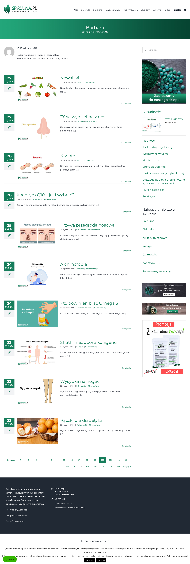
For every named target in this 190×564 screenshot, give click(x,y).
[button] (185, 9)
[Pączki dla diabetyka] (37, 431)
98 (87, 460)
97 (79, 460)
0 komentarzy (89, 82)
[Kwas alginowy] (151, 124)
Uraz (78, 160)
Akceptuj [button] (89, 560)
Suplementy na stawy (156, 271)
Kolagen (79, 347)
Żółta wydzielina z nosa (84, 116)
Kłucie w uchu (151, 160)
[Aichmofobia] (37, 275)
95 (64, 460)
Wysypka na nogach (81, 381)
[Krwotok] (37, 166)
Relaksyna (149, 196)
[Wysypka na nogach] (37, 392)
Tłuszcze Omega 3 (84, 308)
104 (67, 466)
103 (126, 460)
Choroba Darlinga (154, 166)
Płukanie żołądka (153, 189)
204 (102, 466)
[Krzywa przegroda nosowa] (37, 235)
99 (95, 460)
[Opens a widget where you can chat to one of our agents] (10, 559)
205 (110, 466)
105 (75, 466)
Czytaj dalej (126, 103)
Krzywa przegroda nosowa (87, 225)
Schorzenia (81, 230)
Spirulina (148, 221)
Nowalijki (69, 77)
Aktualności (152, 112)
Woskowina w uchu (155, 153)
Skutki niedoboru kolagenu (88, 342)
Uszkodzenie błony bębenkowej (163, 173)
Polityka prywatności (17, 510)
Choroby (80, 121)
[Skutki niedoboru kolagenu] (37, 353)
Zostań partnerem (15, 521)
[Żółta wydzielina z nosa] (37, 127)
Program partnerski (16, 515)
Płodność (148, 140)
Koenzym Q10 (39, 199)
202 (87, 466)
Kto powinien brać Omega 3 (89, 303)
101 (110, 460)
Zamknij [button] (101, 560)
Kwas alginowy (173, 118)
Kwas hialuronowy (154, 237)
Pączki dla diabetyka (81, 420)
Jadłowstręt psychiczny (157, 147)
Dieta (79, 82)
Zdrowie (80, 269)
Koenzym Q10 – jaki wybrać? (45, 194)
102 (118, 460)
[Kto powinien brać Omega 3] (37, 314)
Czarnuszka (149, 254)
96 (72, 460)
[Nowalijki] (37, 88)
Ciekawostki (81, 425)
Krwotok (69, 155)
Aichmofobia (73, 264)
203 (95, 466)
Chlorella (148, 229)
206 (118, 466)
